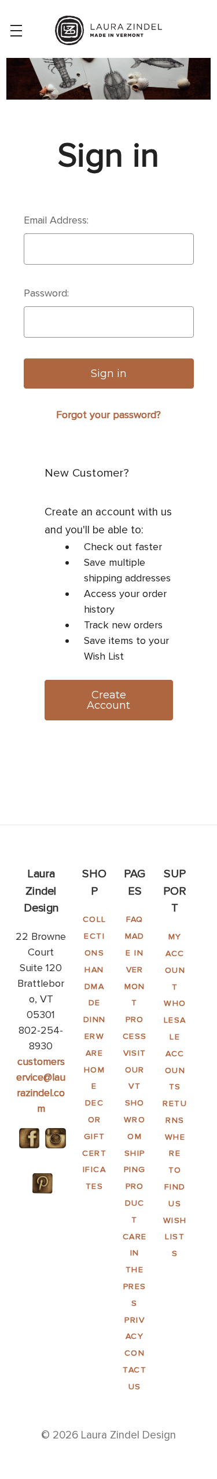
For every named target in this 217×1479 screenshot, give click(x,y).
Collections (94, 936)
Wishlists (175, 1237)
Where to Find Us (175, 1170)
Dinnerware (94, 1036)
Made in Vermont (134, 969)
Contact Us (134, 1370)
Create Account (108, 700)
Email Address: (56, 220)
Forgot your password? (108, 414)
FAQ (135, 919)
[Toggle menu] (16, 30)
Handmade (94, 986)
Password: (46, 293)
